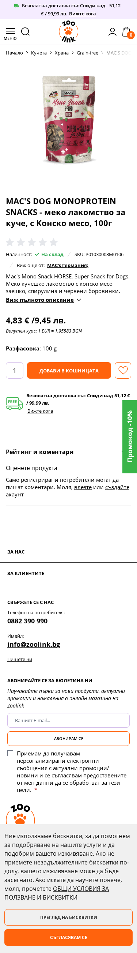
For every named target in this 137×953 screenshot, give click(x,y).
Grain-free (87, 52)
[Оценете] (33, 242)
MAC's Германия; (67, 265)
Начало (14, 52)
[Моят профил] (113, 32)
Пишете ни (19, 659)
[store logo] (68, 31)
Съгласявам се (68, 937)
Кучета (39, 52)
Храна (62, 52)
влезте (83, 487)
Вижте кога (82, 13)
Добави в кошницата (69, 370)
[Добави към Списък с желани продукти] (123, 370)
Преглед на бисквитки (68, 917)
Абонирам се (68, 738)
